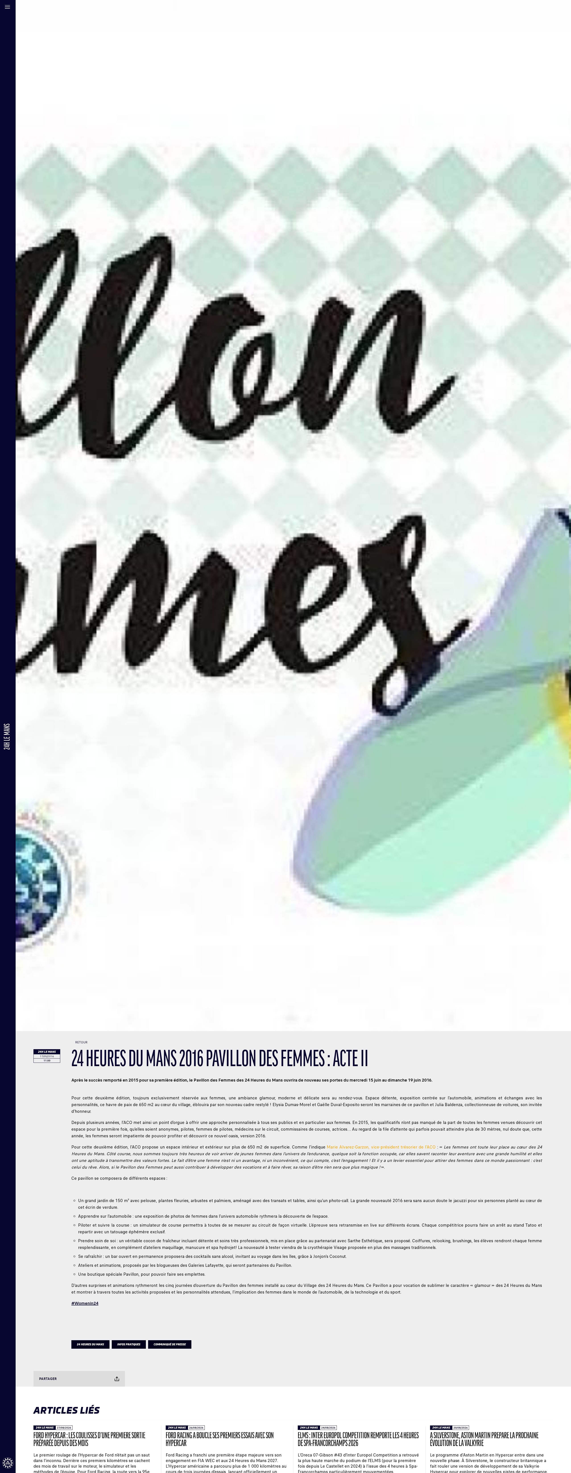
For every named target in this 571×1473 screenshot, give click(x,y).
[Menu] (7, 8)
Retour (81, 1042)
